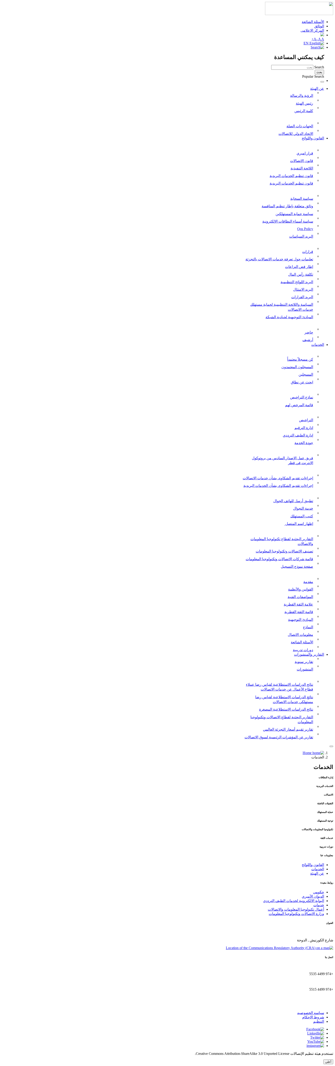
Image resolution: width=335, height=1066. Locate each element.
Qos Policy (305, 229)
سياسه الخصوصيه (310, 1013)
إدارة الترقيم (303, 428)
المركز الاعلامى (312, 30)
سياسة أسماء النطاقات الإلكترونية (287, 221)
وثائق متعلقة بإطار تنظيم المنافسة (287, 206)
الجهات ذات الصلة (299, 126)
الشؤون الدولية (313, 116)
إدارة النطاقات (313, 350)
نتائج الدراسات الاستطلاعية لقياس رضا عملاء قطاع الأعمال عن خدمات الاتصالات (279, 687)
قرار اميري (304, 153)
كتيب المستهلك (301, 516)
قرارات (307, 252)
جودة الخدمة (303, 443)
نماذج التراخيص (301, 397)
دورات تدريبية (303, 650)
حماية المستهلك (312, 469)
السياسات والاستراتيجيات (305, 189)
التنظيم (318, 1021)
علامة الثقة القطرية (298, 604)
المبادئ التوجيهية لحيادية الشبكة (289, 317)
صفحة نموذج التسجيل (297, 566)
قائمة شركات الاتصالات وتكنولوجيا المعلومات (279, 559)
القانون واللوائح (313, 138)
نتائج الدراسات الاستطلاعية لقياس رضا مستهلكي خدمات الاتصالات (284, 699)
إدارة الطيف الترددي (298, 435)
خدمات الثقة (314, 572)
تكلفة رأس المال (300, 274)
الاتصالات (317, 411)
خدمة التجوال (303, 508)
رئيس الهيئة (304, 103)
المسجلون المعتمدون (297, 367)
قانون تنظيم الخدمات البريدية (291, 176)
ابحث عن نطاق (302, 382)
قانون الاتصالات (301, 161)
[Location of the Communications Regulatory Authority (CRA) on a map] (279, 948)
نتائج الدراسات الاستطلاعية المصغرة (286, 709)
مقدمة (308, 582)
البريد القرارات (302, 297)
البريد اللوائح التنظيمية (297, 282)
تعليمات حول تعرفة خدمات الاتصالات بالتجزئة (279, 259)
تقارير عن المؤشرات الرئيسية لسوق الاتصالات (279, 737)
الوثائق (319, 26)
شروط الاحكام (313, 1017)
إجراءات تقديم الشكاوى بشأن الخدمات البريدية (278, 486)
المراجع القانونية (312, 144)
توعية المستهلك (312, 491)
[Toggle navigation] (322, 81)
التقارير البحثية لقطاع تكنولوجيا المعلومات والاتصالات (281, 541)
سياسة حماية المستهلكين (294, 214)
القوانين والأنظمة (300, 589)
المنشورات (305, 669)
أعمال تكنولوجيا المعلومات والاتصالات (296, 909)
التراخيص (306, 420)
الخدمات (317, 345)
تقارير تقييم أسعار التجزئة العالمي (288, 729)
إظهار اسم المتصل (298, 524)
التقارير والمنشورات (309, 654)
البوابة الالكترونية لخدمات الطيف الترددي (293, 901)
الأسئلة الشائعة (313, 22)
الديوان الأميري (313, 896)
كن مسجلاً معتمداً (300, 359)
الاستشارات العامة (310, 323)
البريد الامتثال (303, 289)
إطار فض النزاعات (299, 267)
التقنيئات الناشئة (312, 449)
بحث (319, 72)
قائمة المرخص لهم (299, 405)
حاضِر (308, 332)
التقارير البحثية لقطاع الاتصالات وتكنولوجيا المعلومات (281, 719)
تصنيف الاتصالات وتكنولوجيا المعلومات (284, 551)
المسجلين (306, 374)
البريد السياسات (301, 236)
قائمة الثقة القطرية (298, 612)
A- (316, 39)
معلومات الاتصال (300, 635)
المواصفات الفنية (300, 597)
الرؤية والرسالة (301, 96)
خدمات (318, 905)
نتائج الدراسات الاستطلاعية (304, 675)
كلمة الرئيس (303, 111)
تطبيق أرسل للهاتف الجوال (293, 501)
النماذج (308, 627)
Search (319, 67)
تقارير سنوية (304, 662)
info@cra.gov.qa (321, 1005)
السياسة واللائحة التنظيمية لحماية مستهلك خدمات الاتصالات (281, 307)
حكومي (318, 892)
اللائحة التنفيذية (302, 168)
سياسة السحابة (301, 198)
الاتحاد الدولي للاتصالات (295, 134)
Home (307, 753)
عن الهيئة (317, 88)
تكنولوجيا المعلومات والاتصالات (301, 529)
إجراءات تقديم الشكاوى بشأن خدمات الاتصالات (278, 478)
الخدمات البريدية (311, 388)
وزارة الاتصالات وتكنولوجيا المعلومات (296, 914)
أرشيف (307, 340)
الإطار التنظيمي (312, 242)
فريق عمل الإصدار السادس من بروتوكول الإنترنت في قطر (282, 460)
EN (306, 43)
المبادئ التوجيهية (300, 620)
